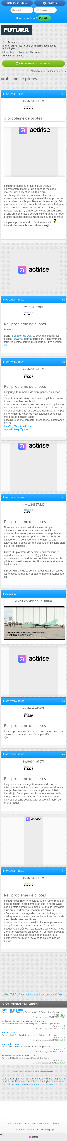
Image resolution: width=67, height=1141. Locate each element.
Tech (22, 1078)
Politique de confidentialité (25, 1129)
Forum (11, 42)
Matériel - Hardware (29, 52)
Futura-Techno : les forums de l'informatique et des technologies (29, 47)
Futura (13, 1123)
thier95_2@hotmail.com (18, 426)
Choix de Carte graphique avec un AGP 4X (40, 994)
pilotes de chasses (11, 1044)
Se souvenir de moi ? (27, 18)
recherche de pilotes (12, 1009)
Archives (23, 1123)
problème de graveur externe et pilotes (23, 1021)
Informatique (9, 52)
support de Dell (22, 335)
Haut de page (47, 1129)
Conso (33, 1123)
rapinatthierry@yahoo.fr (18, 429)
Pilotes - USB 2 (9, 1032)
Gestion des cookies (47, 1123)
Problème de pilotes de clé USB (18, 1055)
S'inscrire (50, 3)
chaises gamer (48, 1084)
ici (5, 345)
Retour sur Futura (17, 3)
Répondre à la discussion (33, 63)
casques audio (31, 1084)
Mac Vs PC (10, 994)
